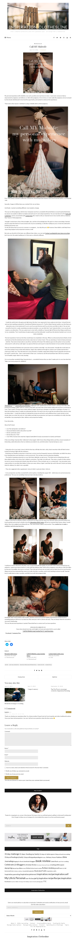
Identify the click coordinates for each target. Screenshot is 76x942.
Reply (68, 712)
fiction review (48, 868)
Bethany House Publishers (54, 857)
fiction (28, 868)
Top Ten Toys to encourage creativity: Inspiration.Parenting (60, 690)
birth (6, 664)
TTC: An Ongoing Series (38, 926)
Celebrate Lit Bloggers (15, 864)
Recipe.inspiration (62, 878)
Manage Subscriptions (14, 925)
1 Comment (43, 49)
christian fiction (31, 865)
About (13, 923)
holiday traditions (18, 871)
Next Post (54, 677)
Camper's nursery (33, 689)
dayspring (8, 868)
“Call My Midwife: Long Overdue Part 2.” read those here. (38, 631)
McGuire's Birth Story (11, 653)
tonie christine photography (36, 881)
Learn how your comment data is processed (37, 780)
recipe (51, 878)
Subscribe (38, 912)
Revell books (8, 881)
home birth (41, 664)
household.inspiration (28, 871)
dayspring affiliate (17, 868)
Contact (32, 923)
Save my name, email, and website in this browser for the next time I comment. (27, 767)
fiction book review (36, 868)
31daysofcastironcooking (62, 854)
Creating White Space (44, 923)
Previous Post (21, 677)
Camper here (28, 215)
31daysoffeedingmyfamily (14, 857)
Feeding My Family (59, 923)
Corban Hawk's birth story (56, 653)
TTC (45, 881)
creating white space (57, 865)
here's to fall (63, 868)
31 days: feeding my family (29, 854)
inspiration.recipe (45, 874)
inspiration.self (61, 874)
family (24, 868)
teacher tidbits (14, 881)
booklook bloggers (29, 861)
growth (57, 868)
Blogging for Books (18, 861)
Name (7, 748)
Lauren (7, 712)
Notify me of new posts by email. (15, 774)
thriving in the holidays (24, 881)
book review (43, 860)
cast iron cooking (63, 861)
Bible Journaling (22, 923)
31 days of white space (47, 854)
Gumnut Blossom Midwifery (22, 405)
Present (42, 925)
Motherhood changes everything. (14, 703)
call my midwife (14, 664)
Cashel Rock (54, 861)
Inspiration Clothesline (38, 890)
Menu (8, 37)
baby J (44, 857)
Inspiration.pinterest (28, 874)
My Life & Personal (15, 878)
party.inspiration (41, 878)
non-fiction (29, 878)
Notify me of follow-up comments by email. (17, 771)
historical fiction (9, 871)
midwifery (49, 664)
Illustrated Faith (40, 871)
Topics (67, 925)
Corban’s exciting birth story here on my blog (57, 233)
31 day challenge (12, 854)
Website (7, 761)
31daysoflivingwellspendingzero (33, 857)
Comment (7, 731)
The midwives (8, 405)
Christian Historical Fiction (43, 865)
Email (6, 754)
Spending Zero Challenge (55, 925)
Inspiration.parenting (12, 874)
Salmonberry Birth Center (37, 522)
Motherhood (38, 43)
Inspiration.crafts (51, 871)
